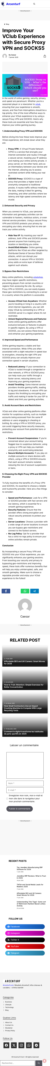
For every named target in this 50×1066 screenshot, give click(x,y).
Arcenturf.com (8, 985)
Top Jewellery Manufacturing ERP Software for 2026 (30, 868)
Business (8, 1002)
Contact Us (9, 1025)
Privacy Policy (10, 1030)
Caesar (13, 55)
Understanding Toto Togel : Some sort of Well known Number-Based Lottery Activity (31, 904)
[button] (34, 3)
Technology (9, 1007)
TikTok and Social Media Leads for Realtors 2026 (30, 886)
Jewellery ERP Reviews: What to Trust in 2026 (31, 877)
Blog (6, 1010)
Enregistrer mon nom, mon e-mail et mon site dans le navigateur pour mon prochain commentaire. (26, 798)
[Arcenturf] (3, 3)
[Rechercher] (38, 1063)
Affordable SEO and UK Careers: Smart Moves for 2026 (29, 894)
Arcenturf (13, 4)
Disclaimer (9, 1028)
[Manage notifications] (44, 1061)
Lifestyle (8, 1005)
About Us (8, 1022)
